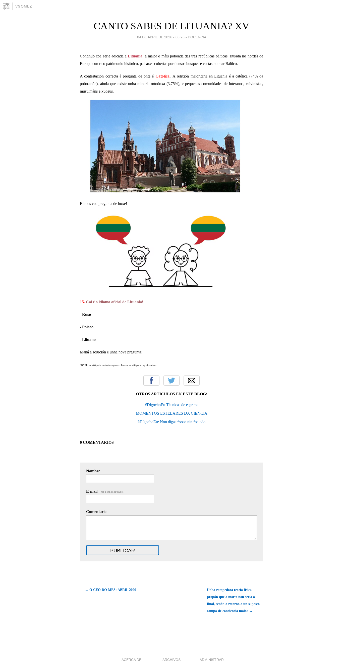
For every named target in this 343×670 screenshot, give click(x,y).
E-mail (105, 491)
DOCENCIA (197, 37)
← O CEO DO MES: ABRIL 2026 (110, 590)
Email (192, 381)
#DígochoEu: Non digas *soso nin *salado (171, 422)
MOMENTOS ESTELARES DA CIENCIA (171, 413)
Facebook (151, 381)
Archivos (171, 660)
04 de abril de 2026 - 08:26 (161, 37)
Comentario (96, 511)
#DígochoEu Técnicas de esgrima (171, 405)
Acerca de (131, 660)
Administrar (212, 660)
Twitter (171, 381)
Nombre (93, 471)
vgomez (23, 6)
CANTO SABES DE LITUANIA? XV (171, 26)
